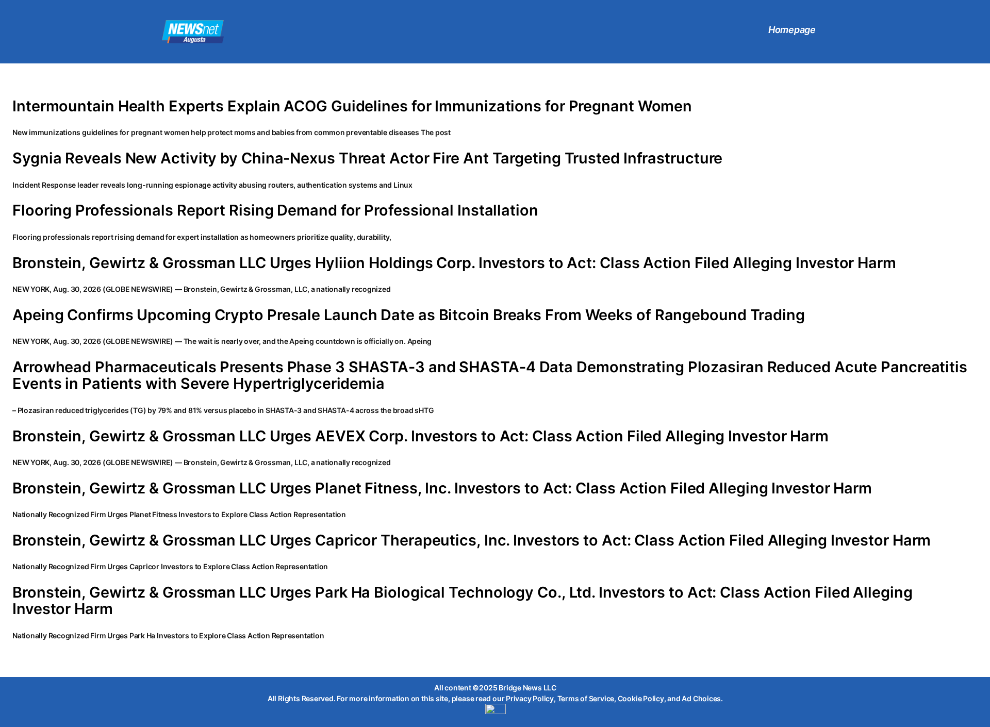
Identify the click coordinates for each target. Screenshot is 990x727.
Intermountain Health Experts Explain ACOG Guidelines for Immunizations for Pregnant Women (352, 106)
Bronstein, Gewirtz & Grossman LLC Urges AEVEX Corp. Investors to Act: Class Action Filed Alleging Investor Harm (420, 436)
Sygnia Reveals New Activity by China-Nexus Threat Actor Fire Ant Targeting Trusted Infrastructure (367, 158)
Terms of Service (585, 698)
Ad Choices (701, 698)
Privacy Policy (530, 698)
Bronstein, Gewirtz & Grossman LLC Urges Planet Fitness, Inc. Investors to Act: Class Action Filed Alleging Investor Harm (442, 488)
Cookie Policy (641, 698)
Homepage (792, 29)
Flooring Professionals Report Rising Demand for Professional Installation (275, 210)
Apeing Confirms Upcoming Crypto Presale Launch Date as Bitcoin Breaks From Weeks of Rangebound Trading (408, 315)
